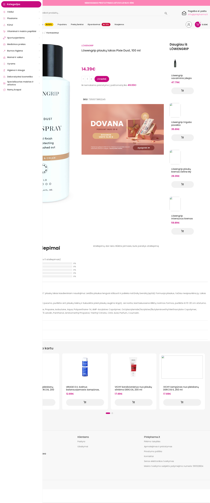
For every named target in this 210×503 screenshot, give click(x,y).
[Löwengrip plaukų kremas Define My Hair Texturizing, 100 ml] (175, 157)
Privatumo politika (153, 451)
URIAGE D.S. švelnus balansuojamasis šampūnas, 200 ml (82, 389)
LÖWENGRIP (88, 45)
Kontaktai (149, 456)
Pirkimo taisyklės (152, 441)
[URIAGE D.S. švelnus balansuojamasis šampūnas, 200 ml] (85, 367)
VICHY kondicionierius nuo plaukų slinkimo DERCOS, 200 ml (133, 388)
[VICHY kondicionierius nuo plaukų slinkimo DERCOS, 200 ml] (133, 367)
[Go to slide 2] (112, 413)
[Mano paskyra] (188, 24)
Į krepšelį (101, 79)
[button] (182, 90)
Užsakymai (83, 446)
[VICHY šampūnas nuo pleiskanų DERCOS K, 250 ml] (182, 367)
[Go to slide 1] (108, 413)
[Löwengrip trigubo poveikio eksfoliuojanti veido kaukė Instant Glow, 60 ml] (175, 110)
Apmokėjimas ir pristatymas (158, 446)
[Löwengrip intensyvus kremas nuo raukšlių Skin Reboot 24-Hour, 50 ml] (175, 204)
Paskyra (81, 441)
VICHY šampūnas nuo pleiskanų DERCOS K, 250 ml (181, 388)
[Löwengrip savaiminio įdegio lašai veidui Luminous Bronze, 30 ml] (175, 63)
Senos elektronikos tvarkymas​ (159, 461)
